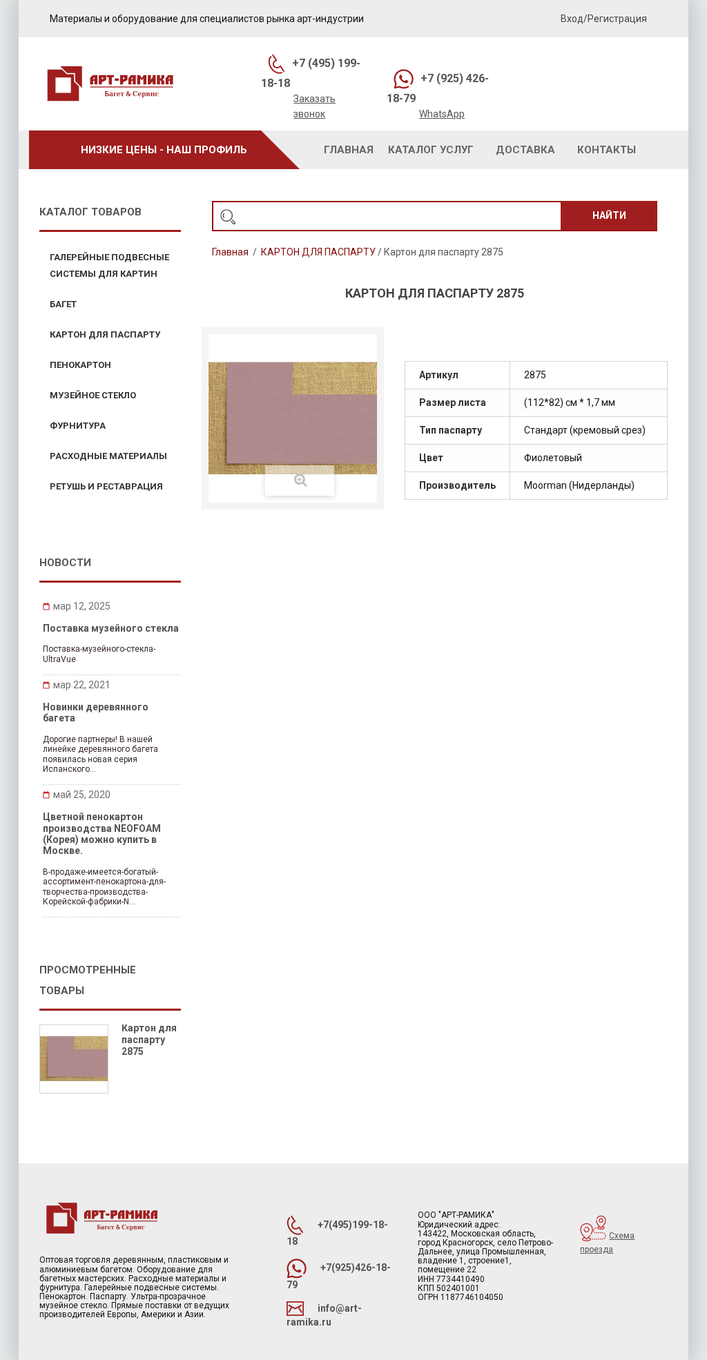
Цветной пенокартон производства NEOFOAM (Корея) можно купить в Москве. (102, 833)
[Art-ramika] (110, 85)
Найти (609, 215)
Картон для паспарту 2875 (149, 1039)
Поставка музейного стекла (111, 628)
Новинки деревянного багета (95, 712)
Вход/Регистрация (604, 18)
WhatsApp (442, 113)
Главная (230, 252)
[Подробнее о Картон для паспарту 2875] (73, 1059)
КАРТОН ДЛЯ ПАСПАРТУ (318, 252)
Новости (65, 562)
